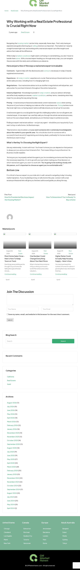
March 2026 (11, 421)
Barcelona (46, 532)
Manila (64, 536)
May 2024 (10, 504)
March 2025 (11, 467)
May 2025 (10, 459)
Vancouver (27, 543)
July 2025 (10, 452)
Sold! (9, 384)
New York (7, 543)
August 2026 (12, 403)
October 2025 (12, 440)
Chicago (7, 529)
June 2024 (11, 501)
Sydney (65, 539)
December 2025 (13, 433)
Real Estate (14, 11)
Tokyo (64, 543)
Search (63, 341)
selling (34, 46)
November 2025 (13, 437)
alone (18, 58)
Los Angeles (8, 536)
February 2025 (12, 470)
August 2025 (12, 448)
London (45, 536)
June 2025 (10, 455)
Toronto (26, 539)
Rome (45, 543)
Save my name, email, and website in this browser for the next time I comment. (39, 314)
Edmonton (27, 529)
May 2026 (10, 414)
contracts (47, 71)
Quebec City (27, 536)
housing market (23, 43)
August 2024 (12, 493)
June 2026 (10, 410)
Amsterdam (47, 529)
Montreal (26, 532)
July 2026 (10, 406)
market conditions (23, 56)
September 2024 (13, 489)
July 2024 (10, 497)
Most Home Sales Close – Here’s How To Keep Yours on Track (15, 258)
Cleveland (7, 532)
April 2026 (10, 418)
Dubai (64, 532)
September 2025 (13, 444)
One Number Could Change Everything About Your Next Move (39, 258)
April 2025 (10, 463)
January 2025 (12, 474)
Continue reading (10, 274)
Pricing (60, 105)
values (58, 103)
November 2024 (13, 482)
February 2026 (12, 425)
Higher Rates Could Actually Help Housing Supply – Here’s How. (64, 258)
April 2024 (11, 508)
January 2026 (12, 429)
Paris (44, 539)
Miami (6, 539)
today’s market (24, 78)
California (10, 377)
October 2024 (12, 486)
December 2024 (13, 478)
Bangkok (65, 529)
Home (6, 11)
